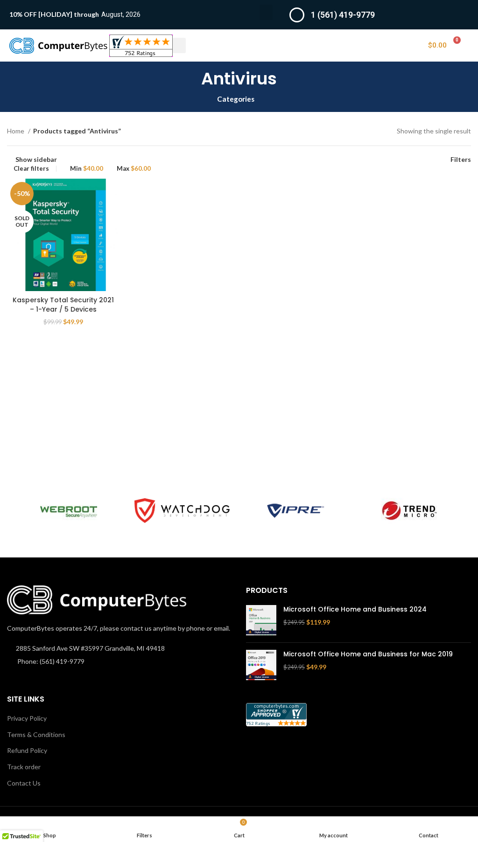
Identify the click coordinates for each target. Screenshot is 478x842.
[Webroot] (68, 510)
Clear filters (31, 169)
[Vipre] (295, 510)
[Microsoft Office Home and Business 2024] (261, 620)
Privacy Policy (27, 718)
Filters (460, 159)
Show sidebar (36, 159)
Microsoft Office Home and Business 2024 (355, 609)
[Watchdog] (182, 510)
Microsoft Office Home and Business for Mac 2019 (368, 654)
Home (16, 131)
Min (86, 169)
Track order (24, 767)
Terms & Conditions (36, 734)
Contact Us (24, 783)
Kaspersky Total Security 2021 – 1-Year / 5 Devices (63, 304)
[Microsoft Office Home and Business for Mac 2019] (261, 665)
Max (134, 169)
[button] (266, 12)
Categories (235, 99)
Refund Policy (27, 750)
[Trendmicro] (409, 510)
